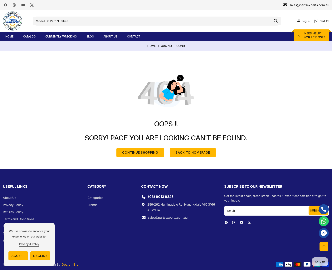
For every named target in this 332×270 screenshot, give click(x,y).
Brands (92, 205)
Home (151, 46)
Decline (40, 256)
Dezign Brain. (71, 264)
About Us (9, 198)
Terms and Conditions (18, 219)
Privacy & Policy (29, 244)
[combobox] (157, 21)
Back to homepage (192, 152)
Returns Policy (13, 212)
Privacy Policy (13, 205)
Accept (18, 256)
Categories (95, 198)
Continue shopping (140, 152)
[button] (319, 21)
